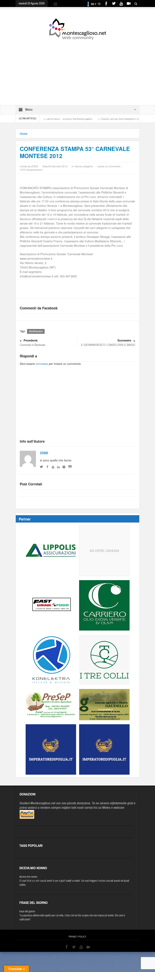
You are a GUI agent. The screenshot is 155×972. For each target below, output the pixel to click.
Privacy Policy (77, 936)
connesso (42, 364)
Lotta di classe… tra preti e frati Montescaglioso (50, 119)
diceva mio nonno (28, 877)
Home (23, 134)
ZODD (44, 453)
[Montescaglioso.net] (77, 28)
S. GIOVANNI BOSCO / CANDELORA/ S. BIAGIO (108, 343)
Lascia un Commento (108, 166)
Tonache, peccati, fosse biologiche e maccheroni (106, 119)
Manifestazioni (36, 331)
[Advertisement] (77, 70)
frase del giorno (27, 911)
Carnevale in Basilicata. (33, 343)
